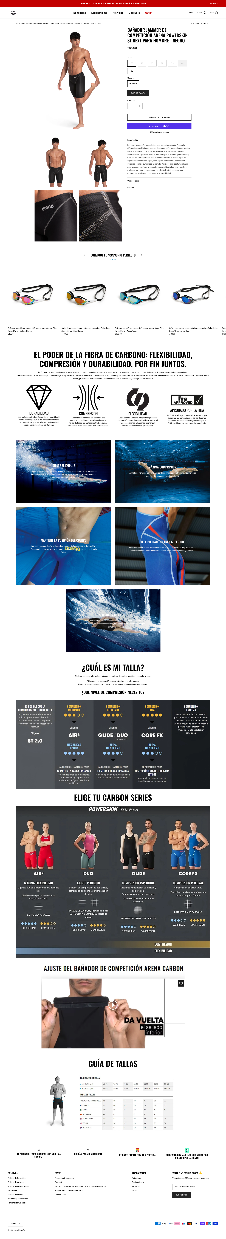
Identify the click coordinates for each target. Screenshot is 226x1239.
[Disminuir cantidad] (130, 106)
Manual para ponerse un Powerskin (70, 1190)
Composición (133, 181)
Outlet (148, 12)
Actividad (118, 12)
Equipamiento (99, 12)
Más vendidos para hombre (32, 23)
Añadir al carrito (159, 117)
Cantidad (131, 100)
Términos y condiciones (18, 1198)
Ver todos (113, 259)
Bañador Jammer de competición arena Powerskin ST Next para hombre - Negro (73, 23)
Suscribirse (181, 1195)
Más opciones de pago (159, 132)
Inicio (18, 23)
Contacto (59, 1182)
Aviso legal (12, 1190)
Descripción (132, 140)
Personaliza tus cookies (18, 1203)
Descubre (134, 12)
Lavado (130, 187)
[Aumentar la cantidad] (140, 106)
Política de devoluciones (18, 1186)
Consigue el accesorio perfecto (113, 255)
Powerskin (136, 1186)
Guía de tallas (138, 93)
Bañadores (79, 12)
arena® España (19, 1230)
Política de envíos (15, 1194)
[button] (113, 1005)
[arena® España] (13, 13)
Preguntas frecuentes (64, 1178)
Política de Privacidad (17, 1178)
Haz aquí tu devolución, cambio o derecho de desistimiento (80, 1186)
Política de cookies (16, 1182)
